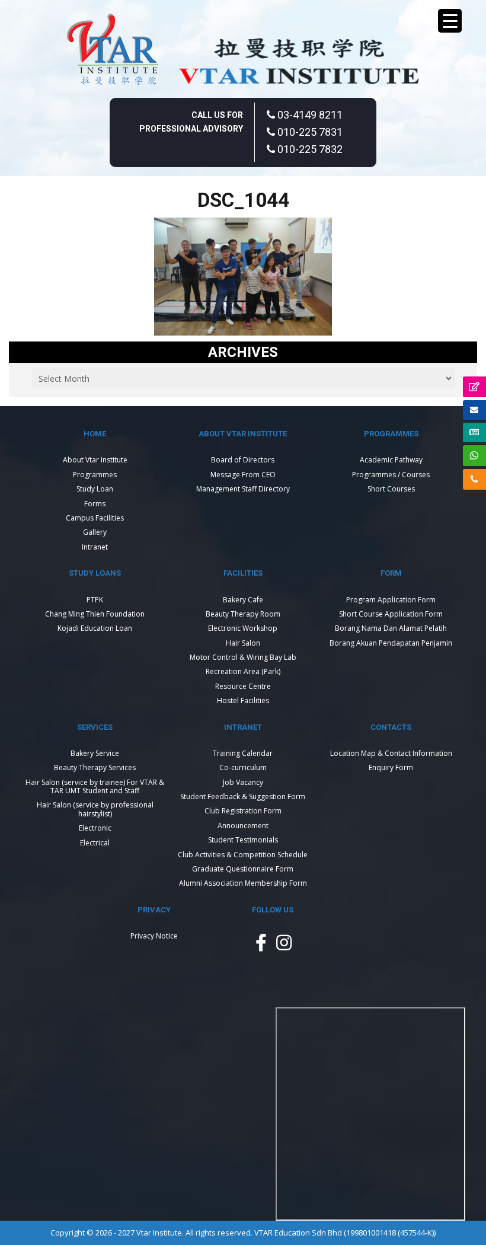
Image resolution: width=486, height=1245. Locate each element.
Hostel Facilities (243, 700)
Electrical (95, 843)
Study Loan (94, 489)
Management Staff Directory (243, 489)
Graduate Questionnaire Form (242, 869)
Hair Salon (243, 643)
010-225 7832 (309, 149)
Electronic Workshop (242, 628)
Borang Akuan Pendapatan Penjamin (391, 643)
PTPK (95, 600)
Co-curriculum (243, 767)
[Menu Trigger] (450, 21)
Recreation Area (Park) (243, 671)
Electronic (95, 828)
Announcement (243, 826)
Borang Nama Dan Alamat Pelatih (391, 628)
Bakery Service (95, 753)
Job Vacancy (243, 782)
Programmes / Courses (391, 475)
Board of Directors (242, 460)
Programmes (95, 475)
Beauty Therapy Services (95, 767)
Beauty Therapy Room (243, 614)
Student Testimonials (243, 840)
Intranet (95, 547)
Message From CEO (243, 475)
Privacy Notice (154, 936)
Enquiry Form (391, 767)
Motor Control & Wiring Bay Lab (243, 657)
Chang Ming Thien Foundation (95, 614)
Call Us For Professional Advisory (191, 121)
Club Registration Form (243, 811)
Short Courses (391, 489)
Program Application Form (391, 600)
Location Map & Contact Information (391, 753)
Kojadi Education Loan (94, 628)
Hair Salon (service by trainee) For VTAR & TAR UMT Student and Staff (94, 786)
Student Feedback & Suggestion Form (242, 796)
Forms (94, 504)
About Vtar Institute (95, 460)
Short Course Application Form (391, 614)
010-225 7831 (309, 132)
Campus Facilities (95, 518)
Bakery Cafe (243, 600)
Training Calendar (243, 753)
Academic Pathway (391, 460)
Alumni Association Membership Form (243, 883)
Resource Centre (243, 686)
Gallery (95, 532)
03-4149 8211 (309, 114)
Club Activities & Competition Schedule (243, 855)
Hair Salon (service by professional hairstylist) (95, 809)
